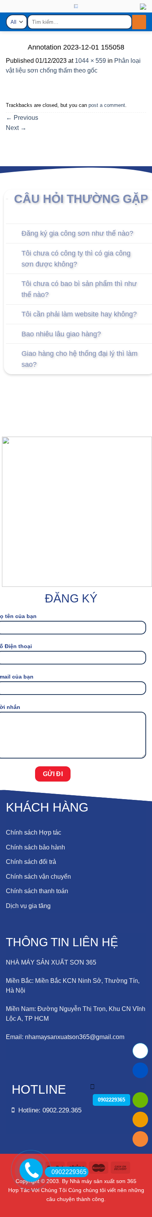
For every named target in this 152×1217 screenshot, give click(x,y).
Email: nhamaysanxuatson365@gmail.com (65, 1037)
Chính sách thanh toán (37, 891)
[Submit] (139, 22)
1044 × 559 (90, 60)
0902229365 (69, 1172)
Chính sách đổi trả (31, 861)
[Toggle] (13, 234)
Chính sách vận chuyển (38, 876)
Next (16, 127)
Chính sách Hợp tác (33, 832)
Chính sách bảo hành (35, 847)
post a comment (106, 105)
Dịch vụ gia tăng (28, 906)
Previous (22, 117)
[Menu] (12, 14)
